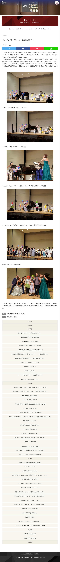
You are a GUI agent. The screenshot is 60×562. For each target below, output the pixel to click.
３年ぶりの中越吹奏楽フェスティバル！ (30, 487)
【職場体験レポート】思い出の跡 (30, 341)
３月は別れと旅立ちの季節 (30, 429)
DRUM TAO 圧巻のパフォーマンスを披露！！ (30, 521)
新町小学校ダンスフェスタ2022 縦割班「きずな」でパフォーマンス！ (30, 475)
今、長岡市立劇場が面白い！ (30, 408)
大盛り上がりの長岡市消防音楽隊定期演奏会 (30, 462)
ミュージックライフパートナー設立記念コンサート (30, 375)
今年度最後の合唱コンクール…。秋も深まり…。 (30, 483)
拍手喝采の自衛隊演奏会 (30, 442)
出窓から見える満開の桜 (30, 366)
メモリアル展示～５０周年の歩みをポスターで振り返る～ (30, 450)
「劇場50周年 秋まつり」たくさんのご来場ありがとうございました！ (30, 387)
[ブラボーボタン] (4, 45)
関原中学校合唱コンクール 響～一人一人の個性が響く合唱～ (30, 496)
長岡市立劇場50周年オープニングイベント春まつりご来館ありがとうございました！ (30, 416)
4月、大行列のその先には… (30, 421)
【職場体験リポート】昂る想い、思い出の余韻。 (30, 345)
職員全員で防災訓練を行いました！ (14, 314)
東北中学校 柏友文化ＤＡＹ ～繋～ (30, 500)
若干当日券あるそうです (30, 534)
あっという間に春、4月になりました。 (30, 425)
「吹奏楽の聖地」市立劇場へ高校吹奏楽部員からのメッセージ (30, 404)
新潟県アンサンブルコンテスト (30, 471)
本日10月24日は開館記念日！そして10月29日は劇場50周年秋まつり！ (30, 391)
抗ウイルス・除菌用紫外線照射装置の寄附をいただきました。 (30, 437)
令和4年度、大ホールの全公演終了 (30, 433)
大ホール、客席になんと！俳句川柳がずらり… (30, 412)
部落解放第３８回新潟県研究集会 (30, 508)
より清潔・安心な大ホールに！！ (30, 479)
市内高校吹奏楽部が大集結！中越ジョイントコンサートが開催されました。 (30, 354)
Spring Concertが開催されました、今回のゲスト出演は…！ (30, 358)
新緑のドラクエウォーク (30, 538)
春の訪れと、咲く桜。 (10, 317)
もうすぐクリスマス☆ (30, 466)
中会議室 (30, 529)
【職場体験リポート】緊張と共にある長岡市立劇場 (30, 350)
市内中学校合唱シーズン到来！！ (30, 395)
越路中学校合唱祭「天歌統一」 (30, 513)
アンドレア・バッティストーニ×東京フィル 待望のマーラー (30, 525)
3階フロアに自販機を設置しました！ (30, 362)
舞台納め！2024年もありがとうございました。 (30, 333)
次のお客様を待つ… (30, 517)
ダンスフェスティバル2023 (30, 400)
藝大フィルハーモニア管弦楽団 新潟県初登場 (30, 454)
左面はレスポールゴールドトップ (30, 446)
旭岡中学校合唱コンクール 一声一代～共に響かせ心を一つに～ (30, 504)
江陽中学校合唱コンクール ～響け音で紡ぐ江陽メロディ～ (30, 492)
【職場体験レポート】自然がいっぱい (30, 337)
